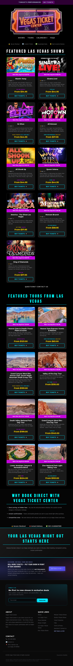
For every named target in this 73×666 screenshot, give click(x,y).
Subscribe (42, 600)
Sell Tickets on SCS (59, 631)
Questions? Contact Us (36, 287)
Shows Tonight (42, 623)
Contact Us (11, 642)
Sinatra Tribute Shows (60, 617)
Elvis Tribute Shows (43, 630)
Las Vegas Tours (42, 617)
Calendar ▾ (41, 38)
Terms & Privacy (58, 626)
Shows (21, 38)
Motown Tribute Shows (60, 615)
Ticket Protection (58, 620)
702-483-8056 (12, 639)
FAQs (52, 38)
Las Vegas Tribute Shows (43, 627)
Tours (31, 38)
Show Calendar (42, 620)
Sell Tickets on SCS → (57, 568)
